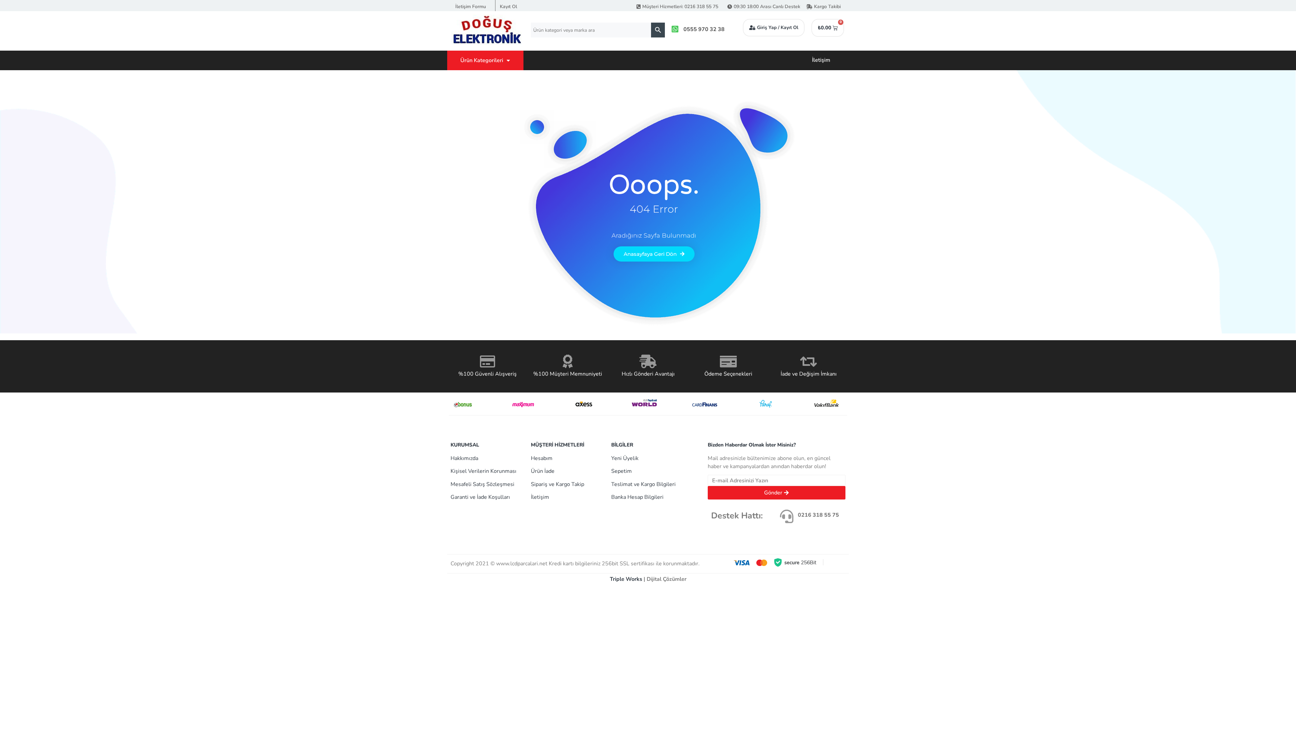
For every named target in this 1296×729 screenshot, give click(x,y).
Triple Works (626, 579)
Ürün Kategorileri (481, 60)
